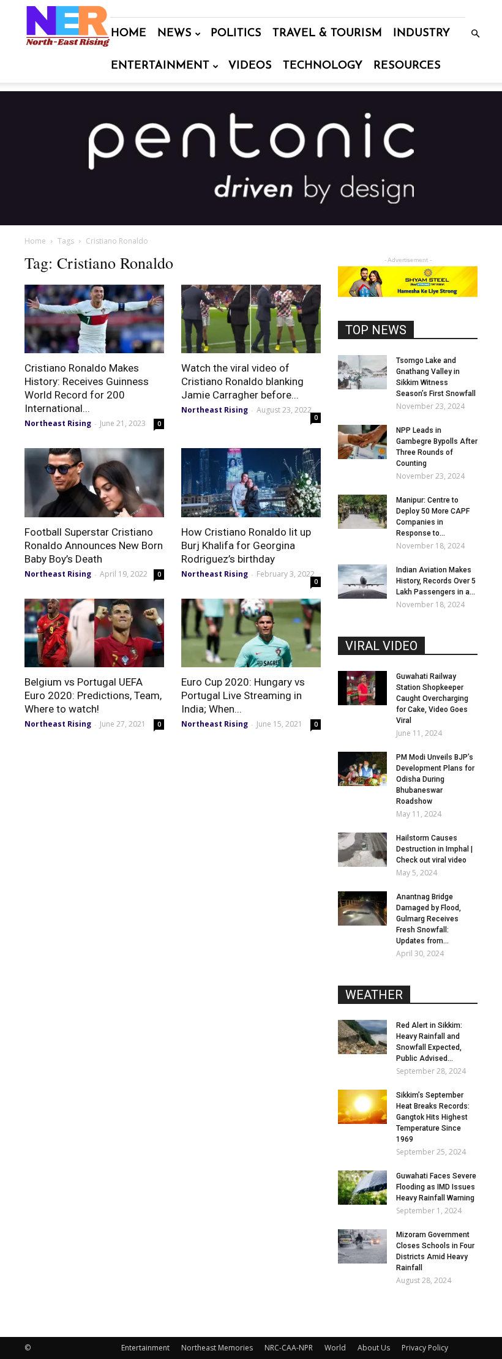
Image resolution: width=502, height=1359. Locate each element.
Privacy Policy (425, 1347)
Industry (421, 33)
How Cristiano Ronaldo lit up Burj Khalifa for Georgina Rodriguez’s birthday (246, 545)
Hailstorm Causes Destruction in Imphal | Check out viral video (434, 849)
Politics (236, 33)
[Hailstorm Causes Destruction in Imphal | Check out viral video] (362, 850)
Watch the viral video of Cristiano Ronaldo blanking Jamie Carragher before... (242, 381)
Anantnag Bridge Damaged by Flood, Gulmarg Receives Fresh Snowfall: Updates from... (428, 919)
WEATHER (374, 994)
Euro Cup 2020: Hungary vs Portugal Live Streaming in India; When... (243, 695)
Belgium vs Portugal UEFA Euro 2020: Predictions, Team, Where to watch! (93, 695)
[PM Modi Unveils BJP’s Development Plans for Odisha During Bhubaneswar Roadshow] (362, 769)
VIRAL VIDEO (381, 645)
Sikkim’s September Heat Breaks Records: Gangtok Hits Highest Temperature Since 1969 (433, 1117)
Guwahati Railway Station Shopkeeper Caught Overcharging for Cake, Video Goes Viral (432, 698)
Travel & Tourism (327, 33)
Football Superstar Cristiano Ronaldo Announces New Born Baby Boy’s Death (93, 545)
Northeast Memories (217, 1347)
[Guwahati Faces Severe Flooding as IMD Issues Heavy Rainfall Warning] (362, 1187)
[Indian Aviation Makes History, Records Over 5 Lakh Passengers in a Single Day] (362, 581)
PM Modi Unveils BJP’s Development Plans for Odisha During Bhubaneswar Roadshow (435, 779)
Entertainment (160, 66)
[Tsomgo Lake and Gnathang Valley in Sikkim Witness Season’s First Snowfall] (362, 372)
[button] (475, 34)
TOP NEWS (375, 330)
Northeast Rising (57, 423)
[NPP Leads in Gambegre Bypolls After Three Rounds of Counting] (362, 442)
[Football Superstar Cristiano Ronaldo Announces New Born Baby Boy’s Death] (94, 482)
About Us (374, 1347)
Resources (407, 66)
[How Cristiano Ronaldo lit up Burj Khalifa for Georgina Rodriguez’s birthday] (251, 482)
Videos (250, 66)
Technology (322, 66)
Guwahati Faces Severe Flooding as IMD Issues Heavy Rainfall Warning (436, 1187)
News (174, 33)
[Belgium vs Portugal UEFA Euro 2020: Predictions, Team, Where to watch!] (94, 633)
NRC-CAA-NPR (288, 1347)
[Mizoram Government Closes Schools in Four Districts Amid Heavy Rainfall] (362, 1246)
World (335, 1347)
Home (128, 33)
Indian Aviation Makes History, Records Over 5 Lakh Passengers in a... (436, 581)
